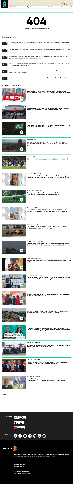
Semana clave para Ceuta (22, 1)
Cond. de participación (20, 469)
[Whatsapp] (25, 437)
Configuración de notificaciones (22, 473)
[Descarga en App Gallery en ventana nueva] (20, 429)
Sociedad (64, 7)
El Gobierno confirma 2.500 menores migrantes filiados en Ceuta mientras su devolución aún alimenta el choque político (39, 43)
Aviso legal (16, 462)
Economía (56, 7)
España (29, 7)
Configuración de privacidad (21, 471)
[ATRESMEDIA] (36, 448)
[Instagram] (34, 437)
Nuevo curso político (50, 1)
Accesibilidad (17, 475)
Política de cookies (19, 466)
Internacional (38, 7)
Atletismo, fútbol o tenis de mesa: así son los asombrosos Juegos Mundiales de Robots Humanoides (38, 77)
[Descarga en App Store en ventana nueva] (19, 424)
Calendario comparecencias (37, 1)
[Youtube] (44, 437)
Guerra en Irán (67, 1)
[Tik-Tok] (39, 437)
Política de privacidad (19, 464)
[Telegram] (30, 437)
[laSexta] (4, 7)
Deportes (47, 7)
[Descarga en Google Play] (20, 419)
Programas (21, 7)
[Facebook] (20, 437)
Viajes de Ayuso (59, 1)
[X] (15, 437)
